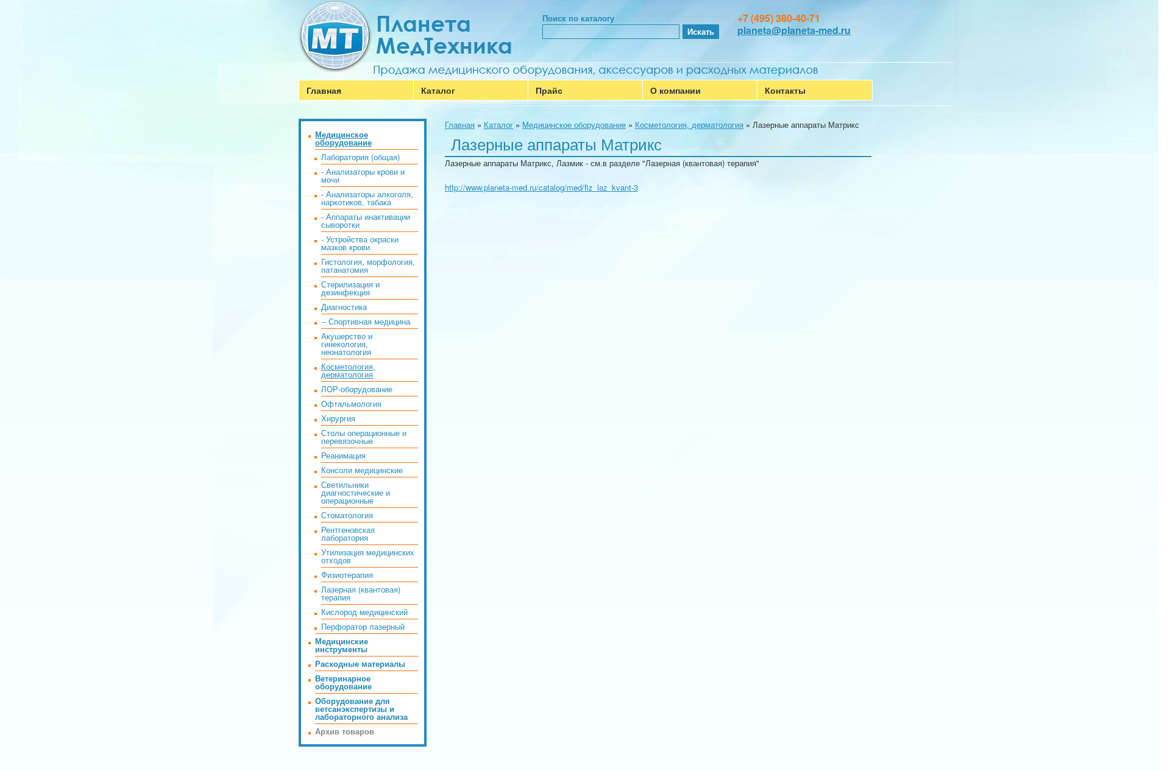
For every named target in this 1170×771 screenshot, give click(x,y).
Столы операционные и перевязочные (363, 436)
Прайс (549, 90)
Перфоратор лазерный (363, 626)
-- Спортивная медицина (365, 321)
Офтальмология (351, 403)
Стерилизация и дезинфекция (350, 288)
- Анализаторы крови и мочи (363, 175)
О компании (675, 90)
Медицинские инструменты (341, 645)
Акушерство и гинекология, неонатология (346, 343)
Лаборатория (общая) (360, 157)
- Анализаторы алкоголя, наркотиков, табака (367, 198)
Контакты (785, 90)
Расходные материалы (360, 663)
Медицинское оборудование (574, 124)
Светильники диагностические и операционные (355, 492)
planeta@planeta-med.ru (794, 30)
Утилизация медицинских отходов (367, 556)
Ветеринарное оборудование (343, 682)
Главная (324, 90)
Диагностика (344, 306)
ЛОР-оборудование (356, 389)
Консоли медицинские (362, 470)
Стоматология (347, 515)
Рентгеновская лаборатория (348, 533)
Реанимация (343, 455)
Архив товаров (344, 731)
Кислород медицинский (364, 612)
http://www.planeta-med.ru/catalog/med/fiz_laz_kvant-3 (541, 187)
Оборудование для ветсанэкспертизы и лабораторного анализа (361, 708)
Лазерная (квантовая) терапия (360, 593)
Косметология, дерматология (689, 124)
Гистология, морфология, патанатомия (368, 265)
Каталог (438, 90)
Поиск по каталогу (578, 18)
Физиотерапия (347, 574)
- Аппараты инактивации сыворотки (365, 220)
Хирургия (338, 418)
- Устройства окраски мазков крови (360, 243)
